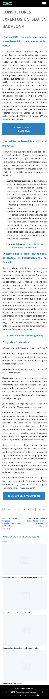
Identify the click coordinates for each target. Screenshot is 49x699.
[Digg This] (34, 509)
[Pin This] (19, 509)
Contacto (13, 695)
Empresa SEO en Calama (12, 683)
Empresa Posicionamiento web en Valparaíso (21, 648)
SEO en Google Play (31, 335)
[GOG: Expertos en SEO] (6, 5)
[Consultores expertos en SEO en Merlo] (25, 609)
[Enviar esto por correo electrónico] (38, 509)
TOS (26, 695)
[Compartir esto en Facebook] (4, 509)
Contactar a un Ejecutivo (25, 129)
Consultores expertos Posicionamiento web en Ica (22, 577)
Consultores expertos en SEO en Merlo (18, 613)
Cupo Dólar (34, 695)
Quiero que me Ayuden (25, 496)
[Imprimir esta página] (43, 509)
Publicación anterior (12, 522)
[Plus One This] (14, 509)
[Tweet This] (9, 509)
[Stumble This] (29, 509)
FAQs (21, 695)
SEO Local (6, 528)
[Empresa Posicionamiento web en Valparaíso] (25, 644)
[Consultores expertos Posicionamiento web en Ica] (24, 573)
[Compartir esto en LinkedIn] (24, 509)
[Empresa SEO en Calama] (25, 679)
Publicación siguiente (37, 520)
